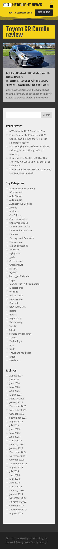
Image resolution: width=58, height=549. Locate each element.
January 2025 (16, 448)
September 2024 (18, 463)
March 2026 (15, 394)
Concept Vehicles (18, 219)
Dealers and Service (19, 226)
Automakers (23, 85)
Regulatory (15, 318)
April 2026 (14, 390)
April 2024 (14, 482)
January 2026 (16, 402)
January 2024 (16, 494)
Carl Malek (14, 81)
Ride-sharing (15, 322)
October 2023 (16, 505)
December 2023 (17, 497)
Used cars (14, 360)
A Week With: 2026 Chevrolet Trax (27, 131)
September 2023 (18, 509)
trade (12, 348)
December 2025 (17, 406)
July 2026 (14, 379)
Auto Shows (15, 196)
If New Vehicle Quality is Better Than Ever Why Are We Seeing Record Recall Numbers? (29, 161)
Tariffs (12, 337)
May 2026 (14, 387)
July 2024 (14, 471)
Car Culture (15, 215)
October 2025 (16, 413)
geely (12, 257)
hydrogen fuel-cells (19, 276)
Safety (12, 326)
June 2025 (14, 429)
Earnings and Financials (21, 238)
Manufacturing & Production (24, 283)
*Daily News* (40, 81)
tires (11, 345)
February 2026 (16, 398)
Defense (13, 234)
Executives (15, 249)
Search (46, 114)
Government (16, 261)
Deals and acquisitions (21, 230)
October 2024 (16, 459)
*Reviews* (11, 85)
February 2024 (16, 490)
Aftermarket (15, 192)
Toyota (45, 85)
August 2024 (16, 467)
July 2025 (14, 425)
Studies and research (20, 333)
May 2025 (14, 432)
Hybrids (13, 272)
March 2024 (15, 486)
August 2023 (16, 513)
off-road (13, 291)
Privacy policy (23, 542)
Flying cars (14, 253)
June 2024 (14, 475)
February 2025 (16, 444)
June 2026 (14, 383)
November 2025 (17, 410)
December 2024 (17, 452)
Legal (12, 280)
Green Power (16, 264)
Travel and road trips (20, 352)
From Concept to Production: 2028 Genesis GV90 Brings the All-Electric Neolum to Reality (28, 138)
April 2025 (14, 436)
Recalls (13, 314)
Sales (12, 329)
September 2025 (18, 417)
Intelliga (43, 542)
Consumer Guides (18, 222)
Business (14, 211)
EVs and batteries (18, 245)
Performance (16, 295)
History (13, 268)
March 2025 (15, 440)
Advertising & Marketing (22, 188)
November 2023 (17, 501)
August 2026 (16, 375)
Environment (16, 242)
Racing (12, 310)
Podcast (13, 303)
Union (12, 356)
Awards (13, 207)
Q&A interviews (17, 306)
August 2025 (16, 421)
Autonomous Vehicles (20, 203)
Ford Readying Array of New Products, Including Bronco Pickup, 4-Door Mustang (29, 150)
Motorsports (16, 287)
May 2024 (14, 478)
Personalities (16, 299)
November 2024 (17, 455)
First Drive (35, 85)
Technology (15, 341)
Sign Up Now (44, 13)
